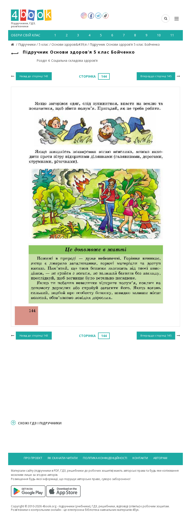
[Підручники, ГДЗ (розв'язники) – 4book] (13, 44)
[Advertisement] (95, 379)
